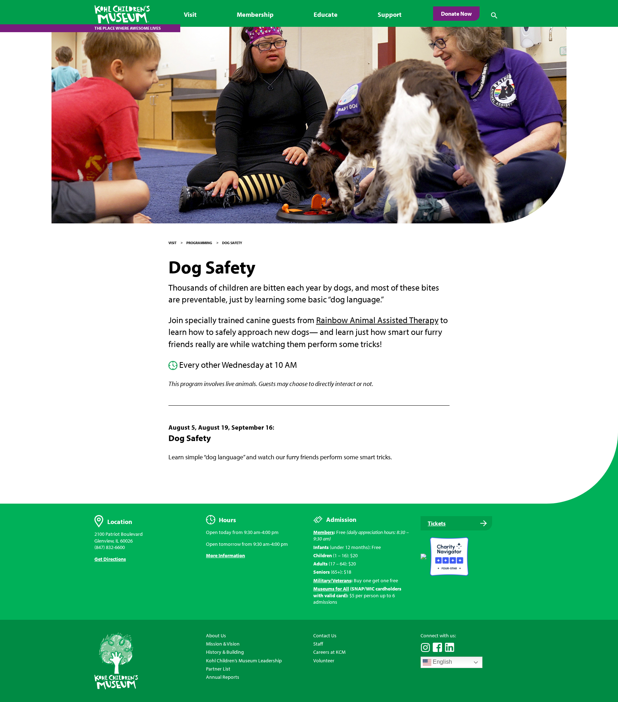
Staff (318, 644)
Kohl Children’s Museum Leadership (244, 660)
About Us (216, 635)
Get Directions (110, 559)
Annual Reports (222, 677)
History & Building (225, 652)
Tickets (437, 523)
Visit (172, 243)
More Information (225, 555)
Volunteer (323, 660)
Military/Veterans (332, 580)
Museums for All (331, 588)
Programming (199, 243)
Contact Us (325, 635)
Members (323, 532)
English (441, 662)
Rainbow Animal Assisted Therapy (377, 320)
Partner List (218, 669)
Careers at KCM (329, 652)
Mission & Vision (223, 644)
